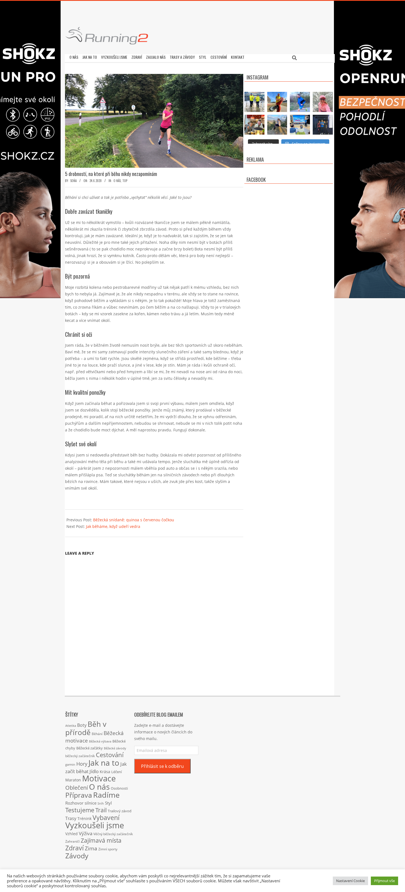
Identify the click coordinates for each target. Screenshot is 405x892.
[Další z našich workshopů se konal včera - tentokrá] (300, 125)
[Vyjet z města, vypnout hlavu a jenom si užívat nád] (277, 125)
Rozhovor (74, 803)
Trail (101, 810)
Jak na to (103, 762)
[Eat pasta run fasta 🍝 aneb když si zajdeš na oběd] (254, 125)
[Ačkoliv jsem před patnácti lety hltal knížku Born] (277, 102)
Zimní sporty (107, 849)
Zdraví (74, 847)
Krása (105, 771)
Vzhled (71, 833)
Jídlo (94, 771)
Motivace (99, 778)
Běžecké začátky (89, 748)
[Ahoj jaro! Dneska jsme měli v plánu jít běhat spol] (323, 102)
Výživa (85, 833)
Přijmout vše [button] (384, 880)
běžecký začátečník (80, 756)
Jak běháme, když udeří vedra (113, 526)
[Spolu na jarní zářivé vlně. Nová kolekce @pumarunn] (254, 102)
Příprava (78, 795)
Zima (91, 848)
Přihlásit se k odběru (162, 766)
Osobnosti (119, 788)
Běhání (97, 733)
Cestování (110, 755)
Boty (82, 725)
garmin (70, 765)
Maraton (73, 779)
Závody (76, 855)
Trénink (84, 818)
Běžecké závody (115, 748)
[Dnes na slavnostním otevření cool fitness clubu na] (323, 125)
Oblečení (76, 787)
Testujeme (79, 810)
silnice (90, 803)
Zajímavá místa (101, 840)
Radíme (106, 795)
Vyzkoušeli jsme (94, 825)
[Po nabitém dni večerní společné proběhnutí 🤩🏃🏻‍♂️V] (300, 102)
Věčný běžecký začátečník (113, 834)
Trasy (70, 818)
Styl (108, 803)
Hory (81, 763)
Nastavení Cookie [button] (350, 880)
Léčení (116, 771)
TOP (124, 180)
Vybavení (106, 817)
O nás (117, 180)
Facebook (256, 179)
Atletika (70, 725)
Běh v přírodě (85, 728)
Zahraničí (72, 841)
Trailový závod (119, 810)
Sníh (101, 803)
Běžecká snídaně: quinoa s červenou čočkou (133, 519)
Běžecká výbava (100, 741)
